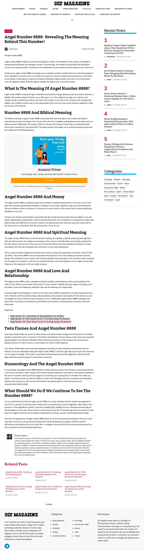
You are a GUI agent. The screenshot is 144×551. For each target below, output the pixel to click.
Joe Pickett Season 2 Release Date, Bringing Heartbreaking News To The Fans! (120, 73)
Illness (122, 187)
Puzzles (113, 196)
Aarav (109, 155)
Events (120, 183)
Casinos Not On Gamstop (110, 14)
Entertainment (18, 9)
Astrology (86, 9)
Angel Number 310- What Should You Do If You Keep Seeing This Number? (40, 321)
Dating (55, 9)
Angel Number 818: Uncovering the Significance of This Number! (78, 489)
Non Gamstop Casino (123, 9)
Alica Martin (111, 57)
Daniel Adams (13, 49)
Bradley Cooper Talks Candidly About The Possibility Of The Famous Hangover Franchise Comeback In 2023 (120, 49)
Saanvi (109, 80)
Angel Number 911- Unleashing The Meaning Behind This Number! (37, 316)
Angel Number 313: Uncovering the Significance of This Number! (19, 489)
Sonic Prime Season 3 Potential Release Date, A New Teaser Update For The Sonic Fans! (120, 97)
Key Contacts (109, 191)
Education (126, 179)
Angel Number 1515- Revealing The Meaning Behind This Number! (48, 474)
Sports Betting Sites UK (85, 14)
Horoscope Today (103, 9)
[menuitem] (19, 476)
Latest (118, 191)
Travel (117, 200)
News (106, 196)
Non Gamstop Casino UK (60, 14)
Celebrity (44, 9)
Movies (32, 9)
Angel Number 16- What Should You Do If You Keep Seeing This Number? (40, 318)
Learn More (49, 180)
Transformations (70, 9)
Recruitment (123, 196)
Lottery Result (128, 191)
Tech (131, 196)
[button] (72, 20)
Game (126, 183)
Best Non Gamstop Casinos (35, 14)
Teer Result (108, 200)
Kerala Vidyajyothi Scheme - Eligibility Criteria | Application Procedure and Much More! (119, 148)
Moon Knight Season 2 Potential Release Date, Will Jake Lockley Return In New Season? (118, 123)
